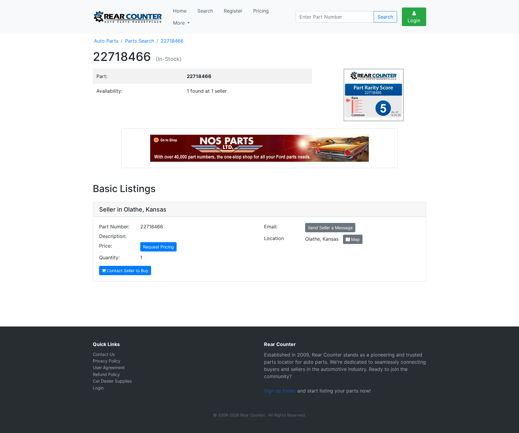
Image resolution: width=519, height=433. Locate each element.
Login (414, 20)
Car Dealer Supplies (112, 380)
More (179, 23)
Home (180, 11)
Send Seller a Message (330, 227)
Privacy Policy (106, 360)
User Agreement (109, 367)
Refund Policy (106, 374)
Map (355, 239)
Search (205, 11)
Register (233, 11)
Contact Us (104, 354)
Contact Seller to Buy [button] (127, 270)
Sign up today (280, 391)
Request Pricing (158, 246)
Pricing (261, 11)
